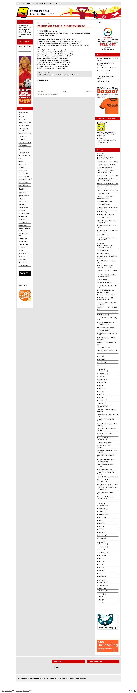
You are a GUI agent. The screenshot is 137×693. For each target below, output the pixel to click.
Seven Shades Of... (102, 74)
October (101, 377)
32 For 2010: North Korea (104, 315)
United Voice (22, 219)
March (101, 359)
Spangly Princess (24, 196)
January (101, 365)
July (100, 385)
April (100, 356)
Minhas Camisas (23, 207)
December (102, 371)
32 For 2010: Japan (102, 235)
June (100, 155)
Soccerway (22, 256)
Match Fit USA (23, 238)
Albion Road (22, 164)
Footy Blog (22, 247)
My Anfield (22, 167)
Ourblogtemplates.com (22, 691)
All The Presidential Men (104, 71)
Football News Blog (24, 228)
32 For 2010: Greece (103, 253)
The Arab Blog (23, 145)
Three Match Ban (23, 265)
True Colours (22, 120)
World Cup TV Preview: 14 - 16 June (107, 175)
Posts (55, 665)
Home (19, 3)
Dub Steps (22, 210)
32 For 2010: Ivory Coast (104, 218)
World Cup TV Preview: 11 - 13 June (107, 190)
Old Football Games (24, 213)
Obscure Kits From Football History (107, 68)
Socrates (58, 3)
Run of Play (22, 193)
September (102, 380)
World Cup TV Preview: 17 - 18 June (107, 162)
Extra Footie (22, 204)
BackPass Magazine (24, 155)
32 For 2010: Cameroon (104, 204)
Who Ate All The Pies (25, 133)
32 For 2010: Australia (103, 347)
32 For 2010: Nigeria (103, 212)
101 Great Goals (23, 182)
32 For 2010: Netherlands (104, 168)
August (101, 382)
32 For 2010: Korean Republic (106, 215)
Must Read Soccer (24, 153)
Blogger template (7, 691)
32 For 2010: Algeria (103, 250)
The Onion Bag (28, 3)
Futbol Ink (21, 198)
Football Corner (23, 170)
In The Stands (23, 222)
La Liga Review (23, 244)
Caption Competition (103, 81)
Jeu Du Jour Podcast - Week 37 (106, 312)
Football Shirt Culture (25, 123)
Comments (57, 667)
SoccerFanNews (23, 253)
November (102, 374)
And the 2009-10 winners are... (106, 327)
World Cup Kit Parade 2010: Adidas (107, 183)
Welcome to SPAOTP (25, 46)
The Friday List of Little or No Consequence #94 (61, 26)
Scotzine (21, 161)
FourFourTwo (22, 136)
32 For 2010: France (103, 193)
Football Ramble (23, 173)
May (100, 244)
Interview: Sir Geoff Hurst (104, 282)
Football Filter (22, 225)
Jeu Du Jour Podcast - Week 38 (106, 295)
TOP (135, 691)
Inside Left (22, 139)
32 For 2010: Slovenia (103, 330)
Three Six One (23, 241)
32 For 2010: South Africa (104, 201)
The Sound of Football (44, 3)
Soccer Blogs (22, 262)
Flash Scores (22, 259)
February (101, 362)
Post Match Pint (23, 185)
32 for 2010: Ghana (102, 279)
